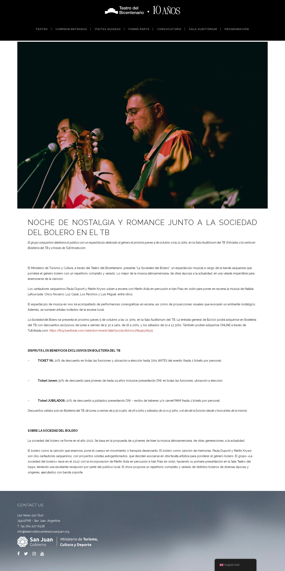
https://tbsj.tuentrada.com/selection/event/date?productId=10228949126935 (101, 330)
